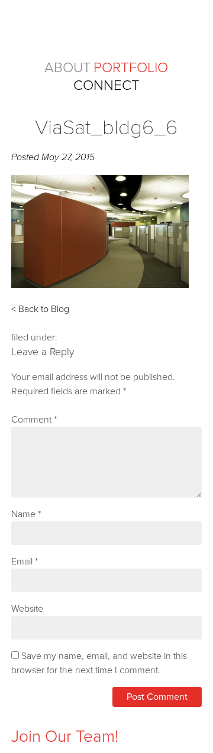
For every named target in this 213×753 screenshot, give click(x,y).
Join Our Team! (64, 736)
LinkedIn (68, 716)
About (67, 67)
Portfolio (130, 67)
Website (27, 609)
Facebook (44, 716)
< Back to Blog (40, 309)
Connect (106, 85)
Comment (34, 420)
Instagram (20, 716)
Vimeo (91, 716)
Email (24, 561)
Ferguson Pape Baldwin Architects (106, 28)
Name (26, 514)
